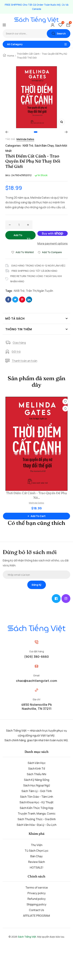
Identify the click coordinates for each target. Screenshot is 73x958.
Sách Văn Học (37, 763)
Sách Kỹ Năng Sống (36, 780)
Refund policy (36, 899)
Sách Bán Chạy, (45, 145)
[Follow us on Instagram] (65, 598)
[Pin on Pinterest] (22, 300)
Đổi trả (16, 351)
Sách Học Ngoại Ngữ (36, 785)
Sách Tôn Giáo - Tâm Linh (36, 797)
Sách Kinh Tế (36, 768)
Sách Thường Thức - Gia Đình (37, 819)
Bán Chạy (36, 856)
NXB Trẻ (19, 291)
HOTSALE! (36, 867)
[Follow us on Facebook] (56, 598)
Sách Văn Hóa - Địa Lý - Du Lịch (36, 825)
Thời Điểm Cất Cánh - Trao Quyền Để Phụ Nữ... (36, 495)
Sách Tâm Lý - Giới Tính (36, 791)
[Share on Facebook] (8, 300)
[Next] (66, 132)
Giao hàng (19, 343)
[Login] (52, 25)
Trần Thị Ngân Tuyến (39, 291)
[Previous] (6, 132)
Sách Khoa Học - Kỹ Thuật (36, 802)
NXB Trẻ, (29, 145)
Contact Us (36, 910)
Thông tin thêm (18, 329)
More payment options (52, 243)
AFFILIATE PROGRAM (36, 916)
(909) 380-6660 (36, 656)
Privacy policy (36, 893)
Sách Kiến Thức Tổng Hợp (36, 808)
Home (10, 55)
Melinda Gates (25, 139)
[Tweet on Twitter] (15, 300)
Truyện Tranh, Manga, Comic (36, 813)
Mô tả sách (15, 318)
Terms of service (36, 887)
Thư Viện (36, 845)
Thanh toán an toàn (24, 361)
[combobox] (25, 33)
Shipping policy (36, 904)
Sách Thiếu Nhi (36, 774)
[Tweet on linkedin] (29, 300)
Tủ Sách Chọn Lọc (36, 851)
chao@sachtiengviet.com (36, 681)
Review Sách (36, 862)
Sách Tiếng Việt (27, 936)
